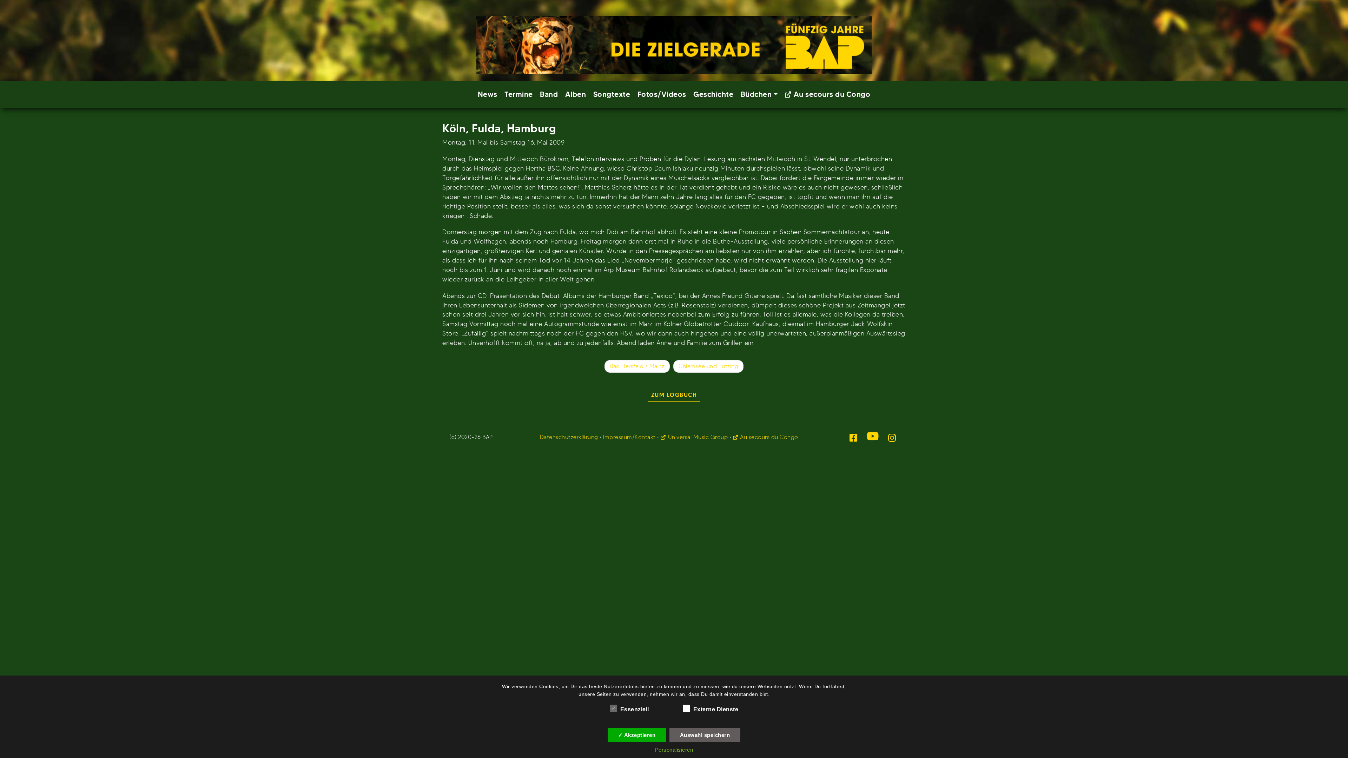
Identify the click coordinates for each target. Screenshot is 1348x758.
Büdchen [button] (756, 94)
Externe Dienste (716, 709)
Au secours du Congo (832, 94)
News (487, 94)
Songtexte (611, 94)
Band (549, 94)
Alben (575, 94)
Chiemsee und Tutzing (708, 366)
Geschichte (713, 94)
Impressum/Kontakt (629, 437)
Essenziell (634, 709)
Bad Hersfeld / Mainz (637, 366)
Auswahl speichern (705, 735)
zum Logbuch (674, 394)
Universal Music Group (698, 437)
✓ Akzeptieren (637, 735)
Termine (518, 94)
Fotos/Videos (661, 94)
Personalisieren (674, 750)
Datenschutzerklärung (569, 437)
